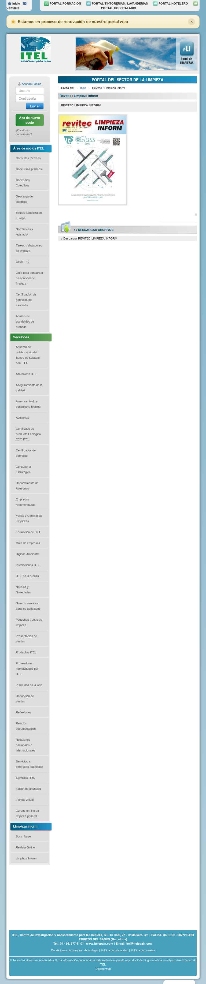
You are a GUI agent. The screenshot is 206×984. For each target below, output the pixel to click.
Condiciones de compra (66, 950)
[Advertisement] (36, 897)
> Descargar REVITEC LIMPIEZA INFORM (89, 238)
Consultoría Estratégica (23, 469)
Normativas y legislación (24, 231)
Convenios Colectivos (23, 182)
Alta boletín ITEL (26, 374)
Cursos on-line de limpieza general (27, 813)
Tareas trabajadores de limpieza (29, 248)
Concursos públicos (29, 169)
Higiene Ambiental (27, 554)
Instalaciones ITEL (28, 565)
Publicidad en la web (29, 685)
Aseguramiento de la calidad (29, 387)
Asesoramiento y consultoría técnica (28, 404)
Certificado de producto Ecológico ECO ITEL (28, 433)
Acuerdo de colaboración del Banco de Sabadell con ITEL (28, 355)
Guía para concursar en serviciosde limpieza (29, 277)
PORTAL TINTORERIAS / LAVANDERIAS (119, 3)
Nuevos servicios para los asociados (28, 606)
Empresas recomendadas (25, 502)
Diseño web (103, 968)
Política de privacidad (114, 950)
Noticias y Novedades (23, 589)
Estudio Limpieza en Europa (29, 215)
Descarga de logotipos (24, 199)
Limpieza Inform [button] (26, 858)
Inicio (16, 3)
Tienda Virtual (25, 799)
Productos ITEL (26, 652)
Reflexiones (23, 712)
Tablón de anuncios (28, 788)
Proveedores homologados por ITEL (27, 668)
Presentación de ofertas (26, 638)
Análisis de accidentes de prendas (25, 321)
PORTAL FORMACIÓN (65, 3)
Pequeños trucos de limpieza (29, 622)
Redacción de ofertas (25, 698)
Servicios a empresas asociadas (29, 764)
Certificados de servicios (26, 453)
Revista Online (25, 847)
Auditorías (22, 417)
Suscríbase (23, 836)
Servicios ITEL (25, 777)
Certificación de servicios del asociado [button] (26, 299)
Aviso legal (91, 950)
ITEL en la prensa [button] (27, 576)
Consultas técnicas (28, 158)
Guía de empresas (28, 543)
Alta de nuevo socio (29, 120)
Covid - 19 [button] (22, 261)
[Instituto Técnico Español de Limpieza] (36, 49)
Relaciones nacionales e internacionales (25, 744)
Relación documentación (26, 726)
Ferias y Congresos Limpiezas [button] (29, 518)
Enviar (34, 106)
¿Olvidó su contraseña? (24, 132)
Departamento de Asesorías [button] (27, 485)
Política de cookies (143, 950)
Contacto (13, 8)
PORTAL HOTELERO (173, 3)
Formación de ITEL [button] (28, 532)
